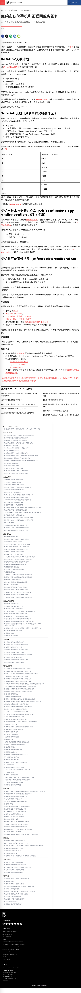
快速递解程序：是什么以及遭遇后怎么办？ (16, 754)
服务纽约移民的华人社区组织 (12, 832)
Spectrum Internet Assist (19, 361)
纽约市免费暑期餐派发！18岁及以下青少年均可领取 (18, 517)
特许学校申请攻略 (9, 522)
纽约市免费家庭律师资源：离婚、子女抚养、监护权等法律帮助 (19, 394)
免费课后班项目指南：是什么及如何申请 (15, 525)
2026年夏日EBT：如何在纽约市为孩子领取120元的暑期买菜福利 (22, 512)
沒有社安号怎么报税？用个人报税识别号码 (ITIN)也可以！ (20, 891)
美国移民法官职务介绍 (10, 752)
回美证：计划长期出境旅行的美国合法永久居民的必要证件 (20, 714)
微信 (71, 47)
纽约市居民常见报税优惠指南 (12, 896)
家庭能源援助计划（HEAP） (36, 321)
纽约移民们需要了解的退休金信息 (13, 606)
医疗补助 (9, 313)
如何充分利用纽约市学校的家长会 (13, 505)
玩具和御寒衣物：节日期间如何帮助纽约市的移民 (18, 829)
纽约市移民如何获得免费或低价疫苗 (14, 569)
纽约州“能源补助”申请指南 (11, 450)
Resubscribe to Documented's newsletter (14, 944)
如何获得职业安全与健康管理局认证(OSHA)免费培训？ (19, 621)
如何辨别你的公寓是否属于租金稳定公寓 (15, 440)
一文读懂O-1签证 (9, 772)
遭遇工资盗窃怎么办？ (10, 633)
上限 (5, 149)
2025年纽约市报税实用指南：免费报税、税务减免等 (19, 886)
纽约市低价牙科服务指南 (11, 536)
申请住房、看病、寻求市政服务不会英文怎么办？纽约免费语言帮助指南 (24, 791)
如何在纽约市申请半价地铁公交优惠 (14, 884)
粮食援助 (6, 838)
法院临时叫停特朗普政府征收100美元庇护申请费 (18, 691)
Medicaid (18, 313)
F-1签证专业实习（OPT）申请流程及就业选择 (17, 770)
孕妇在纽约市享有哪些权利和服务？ (14, 490)
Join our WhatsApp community (11, 947)
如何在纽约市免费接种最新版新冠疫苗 (15, 564)
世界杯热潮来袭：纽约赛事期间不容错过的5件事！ (18, 794)
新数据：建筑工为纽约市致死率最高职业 (15, 614)
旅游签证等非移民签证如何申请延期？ (15, 767)
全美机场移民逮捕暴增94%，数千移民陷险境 (17, 806)
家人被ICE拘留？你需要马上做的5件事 (15, 811)
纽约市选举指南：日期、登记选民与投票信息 (17, 822)
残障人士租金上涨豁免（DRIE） (19, 319)
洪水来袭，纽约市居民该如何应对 (13, 554)
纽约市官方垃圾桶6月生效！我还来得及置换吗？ (18, 544)
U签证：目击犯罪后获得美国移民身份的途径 (16, 742)
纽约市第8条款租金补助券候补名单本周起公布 (17, 458)
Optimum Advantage (18, 364)
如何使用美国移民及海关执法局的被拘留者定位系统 (18, 727)
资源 (2, 28)
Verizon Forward (16, 367)
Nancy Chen (18, 10)
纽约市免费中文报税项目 (11, 901)
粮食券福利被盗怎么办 (10, 853)
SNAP (15, 310)
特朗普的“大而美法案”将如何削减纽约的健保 (16, 562)
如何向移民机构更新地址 (11, 694)
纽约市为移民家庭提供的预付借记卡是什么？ (17, 894)
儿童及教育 (7, 477)
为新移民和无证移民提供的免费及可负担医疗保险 (18, 574)
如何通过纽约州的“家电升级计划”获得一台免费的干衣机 (61, 405)
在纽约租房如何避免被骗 (11, 445)
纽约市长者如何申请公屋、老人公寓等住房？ (17, 473)
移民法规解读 (7, 666)
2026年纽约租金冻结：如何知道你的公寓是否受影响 (19, 435)
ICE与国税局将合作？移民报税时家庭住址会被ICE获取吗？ (20, 686)
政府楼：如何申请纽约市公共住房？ (14, 468)
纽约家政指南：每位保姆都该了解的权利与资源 (17, 619)
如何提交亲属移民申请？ (11, 732)
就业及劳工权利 (8, 601)
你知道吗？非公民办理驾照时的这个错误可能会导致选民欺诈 (21, 674)
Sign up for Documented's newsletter (13, 942)
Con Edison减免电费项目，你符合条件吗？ (16, 448)
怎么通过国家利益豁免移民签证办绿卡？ (15, 719)
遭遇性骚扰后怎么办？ (10, 572)
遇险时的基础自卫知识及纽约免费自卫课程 (16, 582)
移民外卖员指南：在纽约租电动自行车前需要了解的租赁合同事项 (22, 628)
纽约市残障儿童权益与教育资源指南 (14, 485)
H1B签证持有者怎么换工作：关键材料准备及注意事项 (19, 777)
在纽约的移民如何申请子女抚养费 (13, 480)
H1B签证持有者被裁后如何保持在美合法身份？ (17, 780)
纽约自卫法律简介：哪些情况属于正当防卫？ (17, 590)
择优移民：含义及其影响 (11, 775)
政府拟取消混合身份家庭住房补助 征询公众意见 (17, 681)
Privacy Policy (6, 959)
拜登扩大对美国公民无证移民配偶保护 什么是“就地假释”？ (20, 722)
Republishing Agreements (10, 954)
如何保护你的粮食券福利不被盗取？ (14, 848)
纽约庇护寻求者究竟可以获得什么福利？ (15, 827)
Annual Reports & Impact (9, 931)
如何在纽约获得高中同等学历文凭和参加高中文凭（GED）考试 (22, 429)
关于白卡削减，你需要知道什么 (13, 542)
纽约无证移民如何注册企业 (11, 604)
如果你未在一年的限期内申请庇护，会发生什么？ (18, 706)
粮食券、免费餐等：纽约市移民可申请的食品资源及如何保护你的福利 (23, 846)
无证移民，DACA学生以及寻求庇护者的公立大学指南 (19, 520)
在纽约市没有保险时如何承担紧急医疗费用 (16, 549)
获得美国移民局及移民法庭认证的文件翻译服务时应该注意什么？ (22, 701)
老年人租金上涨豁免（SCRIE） (18, 316)
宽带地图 (20, 353)
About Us (5, 957)
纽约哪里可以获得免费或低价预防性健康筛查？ (17, 539)
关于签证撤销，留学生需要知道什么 (14, 515)
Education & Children (11, 426)
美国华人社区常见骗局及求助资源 (13, 872)
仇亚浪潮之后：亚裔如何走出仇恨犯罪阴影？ (17, 595)
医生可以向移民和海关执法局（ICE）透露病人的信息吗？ (20, 557)
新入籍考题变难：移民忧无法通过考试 (15, 809)
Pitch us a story (7, 937)
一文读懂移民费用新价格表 (11, 737)
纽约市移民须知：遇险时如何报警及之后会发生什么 (18, 559)
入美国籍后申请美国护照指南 (12, 696)
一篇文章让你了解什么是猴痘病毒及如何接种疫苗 (18, 597)
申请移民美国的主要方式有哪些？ (13, 729)
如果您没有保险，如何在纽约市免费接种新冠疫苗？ (18, 577)
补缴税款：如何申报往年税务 (12, 889)
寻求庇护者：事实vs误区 (11, 734)
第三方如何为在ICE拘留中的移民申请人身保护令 (18, 669)
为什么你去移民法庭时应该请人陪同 (14, 642)
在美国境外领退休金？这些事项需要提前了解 (17, 879)
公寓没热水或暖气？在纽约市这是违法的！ (16, 453)
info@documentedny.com (10, 972)
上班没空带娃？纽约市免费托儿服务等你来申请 (17, 500)
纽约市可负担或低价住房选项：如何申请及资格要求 (18, 443)
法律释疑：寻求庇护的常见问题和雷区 (15, 744)
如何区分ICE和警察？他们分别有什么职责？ (16, 547)
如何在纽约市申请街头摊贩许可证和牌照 (15, 796)
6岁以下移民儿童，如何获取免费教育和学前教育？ (18, 495)
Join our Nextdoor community (11, 949)
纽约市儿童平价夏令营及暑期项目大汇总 (15, 510)
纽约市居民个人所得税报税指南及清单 (15, 899)
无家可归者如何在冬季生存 (11, 466)
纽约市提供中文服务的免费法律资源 (14, 662)
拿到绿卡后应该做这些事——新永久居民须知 (16, 704)
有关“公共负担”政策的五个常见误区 (14, 717)
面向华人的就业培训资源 (11, 636)
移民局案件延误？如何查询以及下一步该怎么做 (17, 671)
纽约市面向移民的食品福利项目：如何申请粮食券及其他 (20, 856)
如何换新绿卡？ (8, 739)
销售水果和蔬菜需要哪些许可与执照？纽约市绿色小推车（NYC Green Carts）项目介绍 (24, 624)
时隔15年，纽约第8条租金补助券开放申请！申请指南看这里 (21, 461)
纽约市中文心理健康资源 (11, 584)
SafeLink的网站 (15, 204)
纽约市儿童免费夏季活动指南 (12, 482)
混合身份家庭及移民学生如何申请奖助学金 (16, 497)
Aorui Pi (30, 10)
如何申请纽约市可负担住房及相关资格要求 (16, 471)
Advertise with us (7, 934)
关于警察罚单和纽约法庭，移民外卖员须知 (16, 650)
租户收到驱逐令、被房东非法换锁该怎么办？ (17, 438)
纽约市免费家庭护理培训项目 (12, 492)
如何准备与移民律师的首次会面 (13, 647)
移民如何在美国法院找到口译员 (13, 657)
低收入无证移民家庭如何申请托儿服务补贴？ (17, 530)
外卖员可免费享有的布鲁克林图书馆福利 (15, 801)
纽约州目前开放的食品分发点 (12, 851)
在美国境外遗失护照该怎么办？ (13, 749)
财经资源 (6, 876)
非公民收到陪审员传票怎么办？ (13, 799)
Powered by (39, 985)
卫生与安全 (7, 534)
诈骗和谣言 (7, 859)
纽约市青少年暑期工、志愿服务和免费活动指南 (17, 487)
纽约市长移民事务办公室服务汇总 (13, 819)
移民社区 (6, 789)
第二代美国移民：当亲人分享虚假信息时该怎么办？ (18, 867)
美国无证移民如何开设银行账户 (13, 904)
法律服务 (6, 639)
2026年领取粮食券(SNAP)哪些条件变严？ (16, 843)
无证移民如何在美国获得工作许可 (13, 782)
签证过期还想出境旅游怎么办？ (13, 757)
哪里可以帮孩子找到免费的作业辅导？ (15, 502)
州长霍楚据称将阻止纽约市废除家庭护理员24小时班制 (19, 611)
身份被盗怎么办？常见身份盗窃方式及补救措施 (17, 592)
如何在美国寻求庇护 (10, 747)
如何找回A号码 (8, 804)
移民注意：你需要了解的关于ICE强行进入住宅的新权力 (19, 689)
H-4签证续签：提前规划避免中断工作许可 (16, 676)
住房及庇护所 (7, 433)
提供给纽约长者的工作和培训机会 (13, 609)
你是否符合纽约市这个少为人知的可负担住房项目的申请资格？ (22, 455)
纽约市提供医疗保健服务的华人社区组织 (15, 587)
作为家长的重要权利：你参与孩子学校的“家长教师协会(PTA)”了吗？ (23, 507)
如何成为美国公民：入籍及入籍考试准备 (15, 762)
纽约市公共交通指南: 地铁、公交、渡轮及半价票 (18, 404)
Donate (4, 939)
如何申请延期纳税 (9, 881)
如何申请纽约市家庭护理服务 (12, 579)
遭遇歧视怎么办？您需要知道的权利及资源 (16, 660)
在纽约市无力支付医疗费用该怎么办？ (15, 552)
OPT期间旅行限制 (9, 765)
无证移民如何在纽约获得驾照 (12, 785)
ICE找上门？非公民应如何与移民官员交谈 (16, 712)
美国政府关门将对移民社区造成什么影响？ (16, 824)
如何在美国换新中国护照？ (11, 760)
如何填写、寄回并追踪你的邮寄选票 (14, 816)
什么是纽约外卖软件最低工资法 (13, 630)
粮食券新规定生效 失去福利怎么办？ (14, 841)
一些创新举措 (31, 219)
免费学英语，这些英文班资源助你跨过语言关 (17, 528)
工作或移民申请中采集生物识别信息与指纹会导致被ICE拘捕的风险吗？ (24, 684)
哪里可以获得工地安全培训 (11, 567)
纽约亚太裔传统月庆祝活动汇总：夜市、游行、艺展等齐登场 (21, 834)
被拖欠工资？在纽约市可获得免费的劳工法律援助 (18, 655)
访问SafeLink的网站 (11, 67)
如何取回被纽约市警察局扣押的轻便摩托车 (16, 616)
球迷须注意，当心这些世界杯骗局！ (14, 862)
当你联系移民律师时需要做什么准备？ (15, 652)
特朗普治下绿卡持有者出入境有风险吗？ (15, 709)
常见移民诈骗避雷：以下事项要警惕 (14, 870)
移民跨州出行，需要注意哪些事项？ (14, 814)
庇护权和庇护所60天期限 (11, 463)
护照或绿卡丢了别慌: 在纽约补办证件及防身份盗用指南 (19, 699)
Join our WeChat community (10, 952)
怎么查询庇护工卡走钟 (10, 724)
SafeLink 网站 (41, 99)
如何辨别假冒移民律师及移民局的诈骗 (15, 865)
